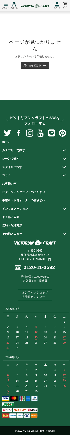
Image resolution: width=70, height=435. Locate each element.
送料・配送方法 (12, 225)
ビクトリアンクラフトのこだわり (23, 191)
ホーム (6, 142)
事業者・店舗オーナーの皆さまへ (23, 200)
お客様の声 (9, 183)
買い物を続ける (32, 65)
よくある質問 (10, 216)
